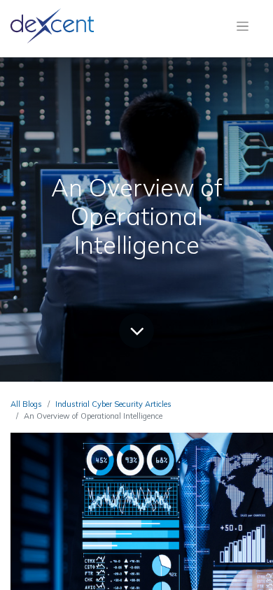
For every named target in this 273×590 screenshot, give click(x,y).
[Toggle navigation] (242, 26)
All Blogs (26, 404)
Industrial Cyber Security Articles (113, 404)
